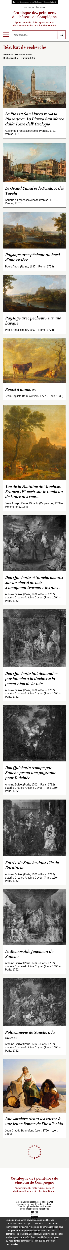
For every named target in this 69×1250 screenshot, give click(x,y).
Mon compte (29, 7)
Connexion (40, 7)
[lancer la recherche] (61, 35)
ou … (34, 119)
